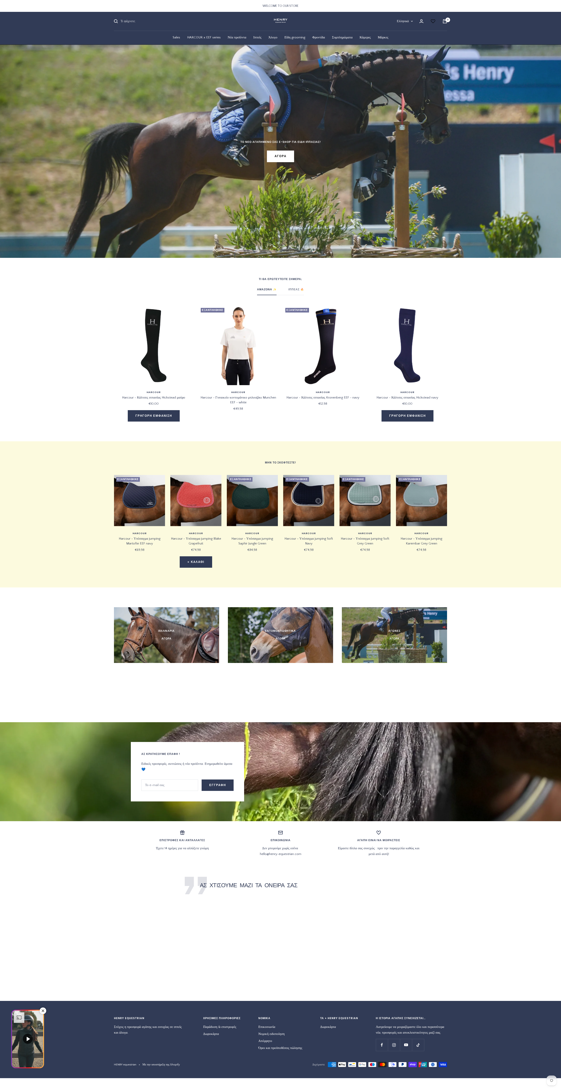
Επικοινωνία (266, 1027)
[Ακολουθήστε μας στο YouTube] (406, 1045)
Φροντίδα (318, 37)
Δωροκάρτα (211, 1034)
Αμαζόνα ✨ (267, 289)
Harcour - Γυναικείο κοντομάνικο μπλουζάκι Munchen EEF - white (238, 400)
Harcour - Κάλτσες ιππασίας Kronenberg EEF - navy (322, 397)
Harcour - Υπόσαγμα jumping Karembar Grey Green (421, 541)
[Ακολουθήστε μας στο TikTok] (418, 1045)
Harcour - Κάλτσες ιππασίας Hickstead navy (407, 397)
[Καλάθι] (445, 21)
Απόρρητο (265, 1041)
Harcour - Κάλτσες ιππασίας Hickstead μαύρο (153, 397)
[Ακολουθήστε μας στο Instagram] (394, 1045)
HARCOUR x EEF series (204, 37)
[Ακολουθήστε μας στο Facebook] (382, 1045)
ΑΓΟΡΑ (280, 156)
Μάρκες (383, 37)
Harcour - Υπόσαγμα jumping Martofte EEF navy (139, 541)
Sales (176, 37)
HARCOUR (154, 392)
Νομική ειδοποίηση (271, 1034)
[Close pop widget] (43, 1010)
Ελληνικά (403, 21)
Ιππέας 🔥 (296, 289)
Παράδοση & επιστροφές (219, 1027)
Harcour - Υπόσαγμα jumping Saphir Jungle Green (252, 541)
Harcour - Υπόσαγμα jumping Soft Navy (308, 541)
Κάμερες (365, 37)
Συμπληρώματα (342, 37)
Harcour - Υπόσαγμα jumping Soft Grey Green (365, 541)
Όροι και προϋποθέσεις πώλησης (280, 1048)
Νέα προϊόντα (237, 37)
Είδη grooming (294, 37)
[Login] (421, 21)
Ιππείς (257, 37)
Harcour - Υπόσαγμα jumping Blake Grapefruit (196, 541)
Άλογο (272, 37)
